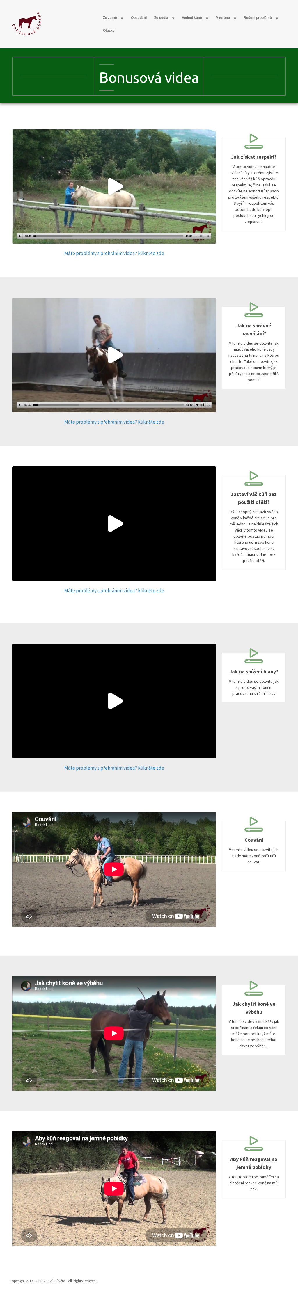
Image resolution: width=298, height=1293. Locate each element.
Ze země (110, 17)
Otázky (109, 30)
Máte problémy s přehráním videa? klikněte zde (114, 253)
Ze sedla (161, 17)
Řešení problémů (258, 17)
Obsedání (139, 17)
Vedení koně (192, 17)
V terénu (223, 17)
